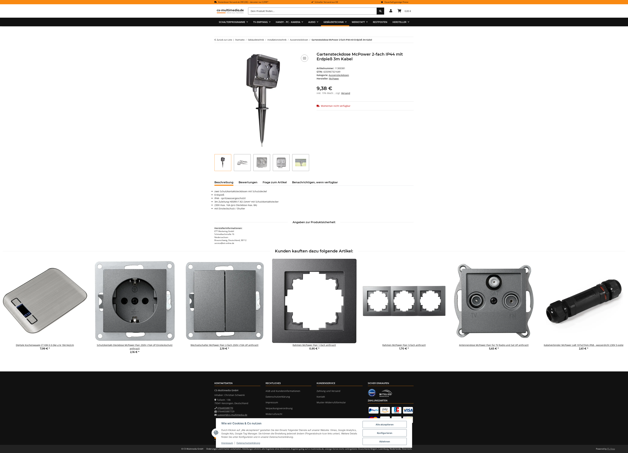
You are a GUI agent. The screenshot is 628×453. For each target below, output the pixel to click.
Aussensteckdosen (339, 75)
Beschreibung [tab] (223, 182)
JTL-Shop (611, 448)
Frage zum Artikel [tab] (275, 182)
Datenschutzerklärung (248, 443)
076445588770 (225, 408)
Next (620, 308)
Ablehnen (384, 441)
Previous (8, 308)
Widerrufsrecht (274, 414)
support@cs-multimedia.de (232, 414)
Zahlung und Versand (328, 391)
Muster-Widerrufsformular (331, 402)
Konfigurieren (384, 433)
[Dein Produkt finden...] (380, 11)
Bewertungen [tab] (248, 182)
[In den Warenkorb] (217, 50)
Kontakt (321, 396)
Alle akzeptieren (385, 424)
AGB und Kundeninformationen (283, 391)
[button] (391, 11)
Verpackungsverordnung (279, 408)
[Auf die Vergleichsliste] (304, 58)
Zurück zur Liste (224, 39)
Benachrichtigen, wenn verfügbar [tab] (315, 182)
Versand (345, 93)
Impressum (227, 443)
